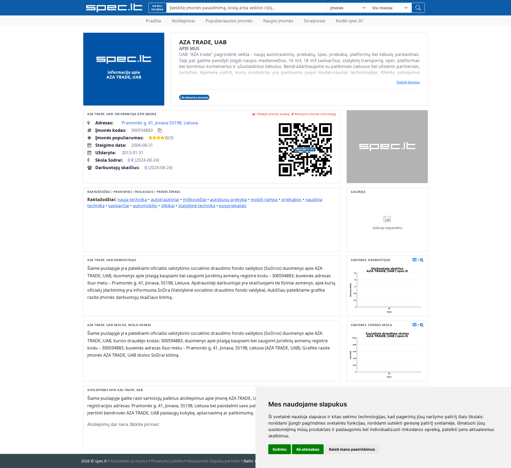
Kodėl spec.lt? (349, 21)
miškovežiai (194, 199)
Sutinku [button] (280, 449)
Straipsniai (314, 21)
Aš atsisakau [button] (307, 449)
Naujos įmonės (278, 21)
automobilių (145, 206)
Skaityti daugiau (408, 82)
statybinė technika (196, 206)
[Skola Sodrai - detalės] (422, 325)
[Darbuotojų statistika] (422, 260)
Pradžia (153, 21)
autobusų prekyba (228, 199)
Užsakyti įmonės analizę (273, 114)
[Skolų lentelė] (415, 325)
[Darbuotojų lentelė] (415, 260)
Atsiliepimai (183, 21)
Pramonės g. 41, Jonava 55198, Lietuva (160, 123)
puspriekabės (232, 206)
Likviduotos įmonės (194, 97)
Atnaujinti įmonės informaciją (315, 114)
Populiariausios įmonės (229, 21)
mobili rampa (264, 199)
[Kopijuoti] (160, 130)
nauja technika (132, 199)
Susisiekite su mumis (129, 460)
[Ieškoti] (418, 8)
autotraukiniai (165, 199)
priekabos (291, 199)
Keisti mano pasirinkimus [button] (352, 449)
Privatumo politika (167, 460)
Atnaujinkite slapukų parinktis (213, 460)
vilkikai (168, 206)
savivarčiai (118, 206)
